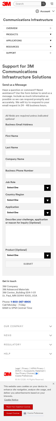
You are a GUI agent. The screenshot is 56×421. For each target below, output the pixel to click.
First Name (11, 136)
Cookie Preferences (24, 376)
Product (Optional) (16, 250)
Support (11, 53)
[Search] (43, 4)
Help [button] (7, 354)
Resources (12, 47)
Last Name (11, 147)
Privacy (25, 369)
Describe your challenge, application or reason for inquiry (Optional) (26, 221)
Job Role (10, 182)
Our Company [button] (13, 326)
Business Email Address (19, 124)
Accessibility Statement (33, 371)
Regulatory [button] (12, 345)
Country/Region (14, 194)
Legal (17, 369)
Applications (14, 41)
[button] (33, 413)
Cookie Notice (11, 400)
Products (12, 34)
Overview (11, 28)
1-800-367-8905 (21, 302)
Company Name (14, 159)
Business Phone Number (19, 171)
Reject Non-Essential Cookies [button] (18, 407)
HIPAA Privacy (37, 369)
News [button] (8, 335)
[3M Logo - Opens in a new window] (6, 4)
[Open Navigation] (52, 4)
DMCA (18, 371)
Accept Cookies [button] (12, 413)
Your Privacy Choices (24, 373)
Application (12, 207)
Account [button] (45, 11)
